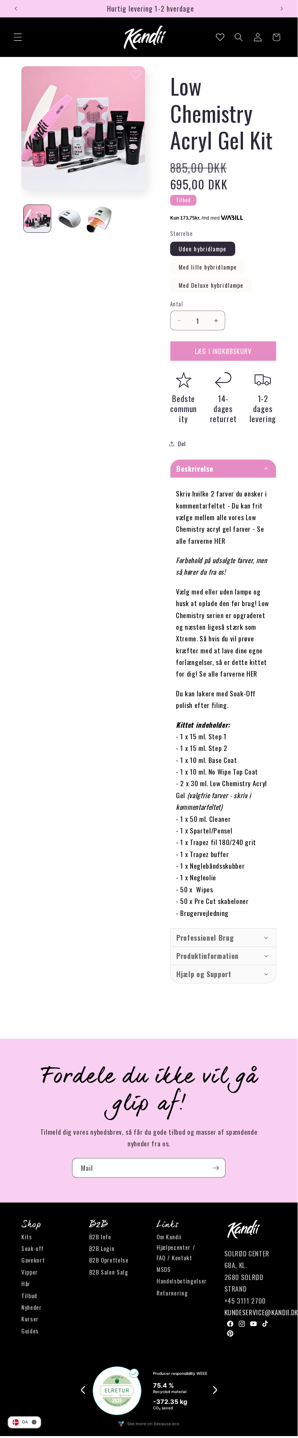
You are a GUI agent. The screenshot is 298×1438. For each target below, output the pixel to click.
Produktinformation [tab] (207, 956)
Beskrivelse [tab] (194, 469)
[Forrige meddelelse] (15, 8)
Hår (25, 1283)
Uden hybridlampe (203, 248)
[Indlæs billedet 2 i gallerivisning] (69, 218)
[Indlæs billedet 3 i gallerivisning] (100, 218)
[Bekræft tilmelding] (216, 1168)
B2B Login (102, 1248)
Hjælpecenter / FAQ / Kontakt (176, 1252)
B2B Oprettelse (109, 1260)
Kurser (30, 1318)
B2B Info (100, 1236)
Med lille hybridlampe (208, 267)
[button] (18, 37)
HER (219, 541)
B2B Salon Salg (108, 1272)
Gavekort (33, 1260)
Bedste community (183, 408)
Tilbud (29, 1295)
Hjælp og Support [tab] (203, 974)
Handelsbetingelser (182, 1281)
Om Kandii (169, 1236)
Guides (30, 1330)
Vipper (29, 1272)
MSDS (164, 1269)
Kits (26, 1236)
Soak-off (32, 1248)
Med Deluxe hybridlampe (211, 285)
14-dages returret (223, 408)
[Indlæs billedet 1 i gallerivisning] (37, 218)
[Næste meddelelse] (281, 8)
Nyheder (31, 1307)
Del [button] (182, 443)
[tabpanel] (223, 703)
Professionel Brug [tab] (205, 938)
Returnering (172, 1293)
